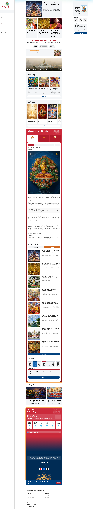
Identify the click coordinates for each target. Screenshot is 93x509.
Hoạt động (52, 46)
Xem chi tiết (80, 33)
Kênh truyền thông (31, 487)
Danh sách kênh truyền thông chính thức (35, 490)
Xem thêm (44, 125)
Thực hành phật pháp (49, 495)
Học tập (57, 144)
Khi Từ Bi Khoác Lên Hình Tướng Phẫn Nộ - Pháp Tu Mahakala (51, 4)
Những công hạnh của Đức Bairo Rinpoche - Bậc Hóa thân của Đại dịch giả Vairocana (56, 33)
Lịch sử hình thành (43, 46)
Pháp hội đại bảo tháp (31, 504)
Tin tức (28, 502)
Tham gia (58, 482)
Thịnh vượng (38, 144)
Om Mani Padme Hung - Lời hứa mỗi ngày (43, 32)
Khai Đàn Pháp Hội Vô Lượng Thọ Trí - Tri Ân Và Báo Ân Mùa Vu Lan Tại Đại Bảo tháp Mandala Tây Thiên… (50, 303)
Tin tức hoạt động (30, 506)
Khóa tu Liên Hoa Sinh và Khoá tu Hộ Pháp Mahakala (37, 401)
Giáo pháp (47, 493)
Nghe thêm (44, 96)
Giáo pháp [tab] (36, 247)
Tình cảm (51, 144)
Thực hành (47, 497)
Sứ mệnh (35, 46)
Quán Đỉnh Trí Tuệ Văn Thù (47, 276)
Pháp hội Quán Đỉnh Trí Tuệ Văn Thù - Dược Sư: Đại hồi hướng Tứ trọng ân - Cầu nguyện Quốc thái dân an (57, 401)
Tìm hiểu (44, 354)
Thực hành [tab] (52, 247)
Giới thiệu (29, 493)
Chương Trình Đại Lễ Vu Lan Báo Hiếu (38, 52)
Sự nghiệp (31, 144)
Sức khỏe (45, 144)
